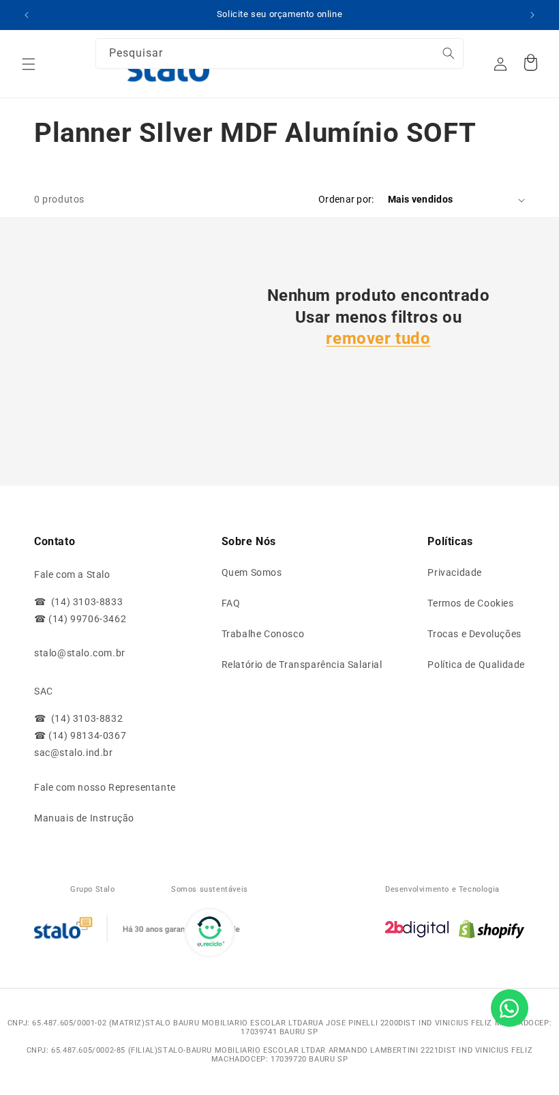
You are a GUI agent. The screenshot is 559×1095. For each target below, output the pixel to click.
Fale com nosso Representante (105, 787)
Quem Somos (252, 572)
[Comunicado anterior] (27, 15)
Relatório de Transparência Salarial (302, 664)
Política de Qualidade (476, 664)
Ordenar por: (346, 199)
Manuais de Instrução (84, 818)
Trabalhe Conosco (263, 633)
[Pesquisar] (427, 61)
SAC (43, 691)
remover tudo (378, 338)
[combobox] (279, 53)
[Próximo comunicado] (532, 15)
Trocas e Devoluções (474, 633)
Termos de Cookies (470, 603)
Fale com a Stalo (72, 574)
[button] (29, 64)
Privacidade (454, 572)
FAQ (231, 603)
